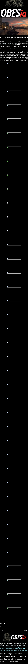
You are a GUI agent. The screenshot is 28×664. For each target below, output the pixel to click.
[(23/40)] (14, 377)
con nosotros (22, 658)
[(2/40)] (14, 83)
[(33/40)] (14, 516)
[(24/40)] (14, 391)
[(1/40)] (14, 69)
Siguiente (25, 630)
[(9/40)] (14, 181)
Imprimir (4, 626)
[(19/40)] (14, 321)
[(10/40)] (14, 195)
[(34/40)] (14, 530)
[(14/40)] (14, 251)
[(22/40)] (14, 363)
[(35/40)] (14, 544)
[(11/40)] (14, 209)
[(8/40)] (14, 167)
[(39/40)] (14, 600)
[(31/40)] (14, 489)
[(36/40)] (14, 558)
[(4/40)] (14, 111)
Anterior (3, 630)
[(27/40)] (14, 433)
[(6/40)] (14, 139)
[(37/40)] (14, 572)
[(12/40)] (14, 223)
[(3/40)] (14, 97)
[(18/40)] (14, 307)
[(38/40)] (14, 586)
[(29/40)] (14, 461)
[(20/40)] (14, 335)
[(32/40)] (14, 502)
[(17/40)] (14, 293)
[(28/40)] (14, 447)
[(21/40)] (14, 349)
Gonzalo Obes (21, 643)
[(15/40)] (14, 265)
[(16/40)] (14, 279)
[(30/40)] (14, 475)
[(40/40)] (14, 614)
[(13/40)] (14, 237)
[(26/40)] (14, 419)
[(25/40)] (14, 405)
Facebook (4, 43)
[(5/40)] (14, 125)
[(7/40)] (14, 153)
